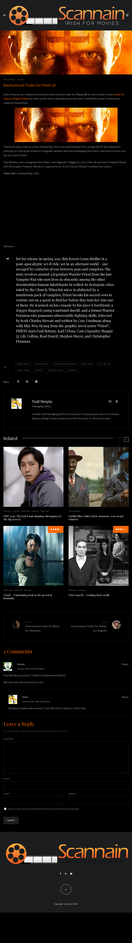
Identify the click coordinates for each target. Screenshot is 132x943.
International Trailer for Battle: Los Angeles (89, 626)
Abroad (7, 511)
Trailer (72, 370)
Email (6, 793)
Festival (35, 511)
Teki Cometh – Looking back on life (89, 595)
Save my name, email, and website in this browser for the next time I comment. (44, 809)
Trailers (20, 79)
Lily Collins (105, 364)
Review (27, 590)
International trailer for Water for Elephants (42, 626)
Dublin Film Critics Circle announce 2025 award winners (96, 518)
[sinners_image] (99, 477)
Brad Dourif (24, 364)
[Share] (18, 381)
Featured (25, 511)
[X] (65, 873)
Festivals (45, 511)
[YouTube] (71, 873)
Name (6, 778)
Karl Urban (87, 364)
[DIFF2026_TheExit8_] (33, 477)
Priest (39, 370)
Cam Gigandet (42, 364)
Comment (8, 739)
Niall (25, 697)
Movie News (9, 79)
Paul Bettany (24, 370)
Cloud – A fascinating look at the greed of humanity (27, 596)
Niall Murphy (42, 401)
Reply (125, 664)
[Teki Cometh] (99, 556)
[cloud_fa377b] (33, 556)
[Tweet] (27, 381)
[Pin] (36, 381)
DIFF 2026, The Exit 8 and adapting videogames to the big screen (32, 518)
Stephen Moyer (56, 370)
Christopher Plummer (65, 364)
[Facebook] (60, 873)
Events (16, 511)
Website (72, 793)
